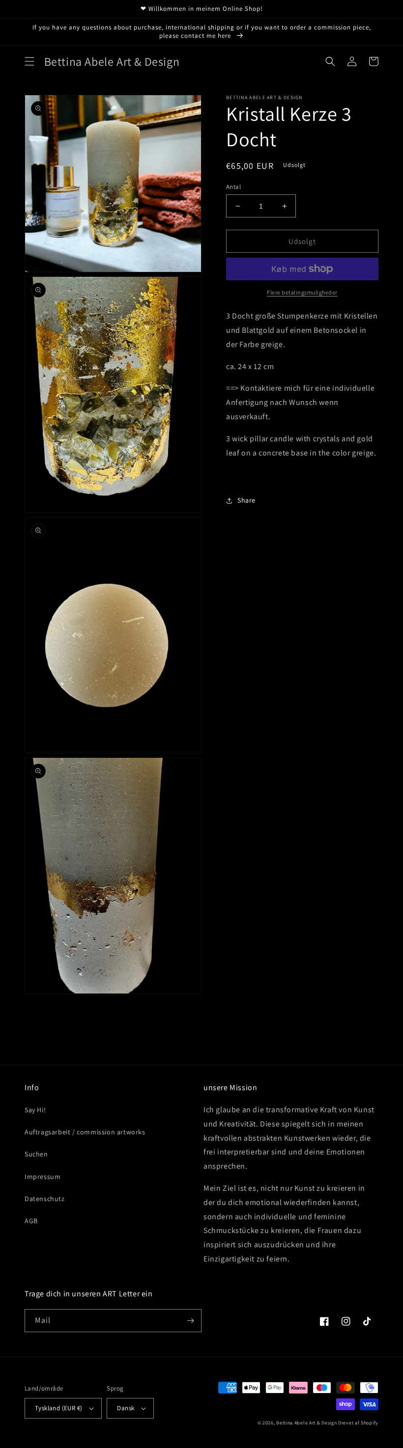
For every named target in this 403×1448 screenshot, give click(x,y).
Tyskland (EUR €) (58, 1408)
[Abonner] (190, 1320)
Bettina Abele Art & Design (306, 1423)
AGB (31, 1220)
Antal (233, 187)
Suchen (36, 1154)
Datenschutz (45, 1198)
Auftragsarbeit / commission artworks (85, 1131)
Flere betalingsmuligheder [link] (302, 292)
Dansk (125, 1408)
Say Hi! (35, 1109)
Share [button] (246, 500)
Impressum (42, 1176)
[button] (29, 61)
